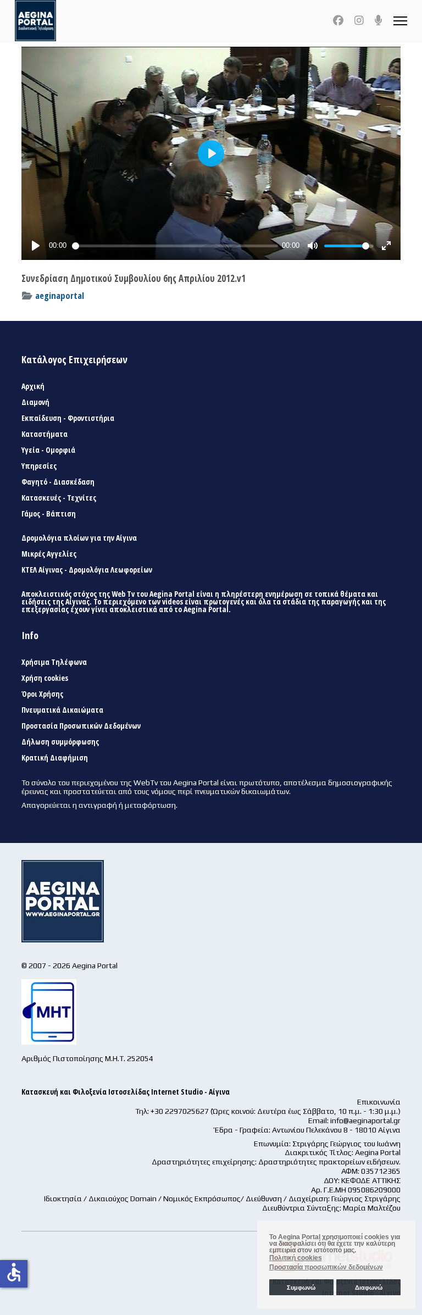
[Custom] (378, 20)
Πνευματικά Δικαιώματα (62, 710)
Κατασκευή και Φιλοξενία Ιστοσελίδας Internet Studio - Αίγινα (125, 1091)
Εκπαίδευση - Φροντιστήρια (67, 418)
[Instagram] (359, 20)
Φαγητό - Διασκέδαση (58, 482)
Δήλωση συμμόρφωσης (60, 742)
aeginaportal (59, 295)
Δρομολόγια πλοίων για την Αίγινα (79, 538)
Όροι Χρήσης (42, 694)
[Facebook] (338, 20)
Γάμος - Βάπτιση (48, 514)
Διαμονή (35, 402)
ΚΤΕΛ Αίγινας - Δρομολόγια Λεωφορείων (86, 570)
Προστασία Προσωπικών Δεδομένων (81, 726)
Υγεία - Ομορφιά (48, 450)
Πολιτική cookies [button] (295, 1258)
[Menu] (400, 20)
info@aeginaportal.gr (365, 1120)
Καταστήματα (44, 434)
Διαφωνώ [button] (368, 1287)
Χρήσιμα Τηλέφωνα (54, 662)
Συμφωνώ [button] (301, 1287)
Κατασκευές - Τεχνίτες (58, 498)
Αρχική (33, 386)
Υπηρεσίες (39, 466)
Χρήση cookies (44, 678)
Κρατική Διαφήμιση (54, 758)
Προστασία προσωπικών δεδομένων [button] (326, 1267)
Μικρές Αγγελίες (48, 554)
